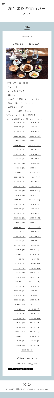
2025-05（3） (35, 154)
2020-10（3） (19, 282)
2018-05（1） (35, 345)
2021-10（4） (20, 254)
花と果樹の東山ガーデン (27, 10)
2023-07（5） (35, 204)
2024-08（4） (19, 177)
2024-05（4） (35, 181)
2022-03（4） (35, 241)
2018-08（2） (19, 341)
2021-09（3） (34, 254)
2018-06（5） (20, 345)
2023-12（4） (20, 195)
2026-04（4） (19, 131)
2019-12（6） (20, 304)
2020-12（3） (20, 277)
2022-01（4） (35, 245)
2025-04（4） (19, 159)
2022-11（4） (35, 222)
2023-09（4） (35, 200)
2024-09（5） (35, 172)
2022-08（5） (19, 232)
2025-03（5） (35, 159)
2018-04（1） (27, 350)
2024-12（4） (20, 168)
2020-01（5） (35, 300)
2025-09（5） (35, 145)
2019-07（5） (35, 314)
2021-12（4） (20, 250)
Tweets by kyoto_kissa (27, 364)
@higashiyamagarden (27, 358)
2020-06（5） (19, 291)
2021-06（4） (19, 263)
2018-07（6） (35, 341)
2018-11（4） (35, 332)
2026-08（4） (19, 122)
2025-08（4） (19, 150)
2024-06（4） (19, 181)
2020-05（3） (35, 291)
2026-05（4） (35, 127)
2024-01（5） (35, 191)
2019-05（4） (35, 318)
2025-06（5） (19, 154)
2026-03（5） (35, 131)
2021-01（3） (35, 272)
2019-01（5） (35, 327)
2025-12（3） (20, 140)
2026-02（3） (20, 136)
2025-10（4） (19, 145)
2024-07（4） (35, 177)
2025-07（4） (35, 150)
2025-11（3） (35, 140)
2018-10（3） (20, 336)
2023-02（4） (20, 218)
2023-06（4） (19, 209)
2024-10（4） (19, 172)
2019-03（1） (35, 323)
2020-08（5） (19, 286)
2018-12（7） (20, 332)
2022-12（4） (20, 222)
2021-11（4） (35, 250)
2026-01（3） (35, 136)
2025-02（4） (20, 163)
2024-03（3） (35, 186)
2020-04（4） (19, 295)
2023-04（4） (19, 213)
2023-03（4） (35, 213)
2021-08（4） (19, 259)
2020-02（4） (20, 300)
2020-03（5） (35, 295)
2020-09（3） (35, 282)
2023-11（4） (35, 195)
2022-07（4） (35, 232)
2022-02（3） (20, 245)
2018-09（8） (34, 336)
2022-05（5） (35, 236)
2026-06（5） (19, 127)
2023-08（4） (19, 204)
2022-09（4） (35, 227)
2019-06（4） (19, 318)
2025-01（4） (35, 163)
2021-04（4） (19, 268)
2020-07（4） (35, 286)
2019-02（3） (20, 327)
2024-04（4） (19, 186)
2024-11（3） (35, 168)
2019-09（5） (34, 309)
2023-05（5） (35, 209)
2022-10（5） (19, 227)
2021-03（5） (35, 268)
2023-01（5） (35, 218)
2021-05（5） (35, 263)
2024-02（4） (20, 191)
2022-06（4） (19, 236)
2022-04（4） (19, 241)
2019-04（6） (20, 323)
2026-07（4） (35, 122)
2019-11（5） (35, 304)
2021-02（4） (20, 272)
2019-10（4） (20, 309)
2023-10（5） (19, 200)
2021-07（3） (35, 259)
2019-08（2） (19, 314)
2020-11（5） (35, 277)
